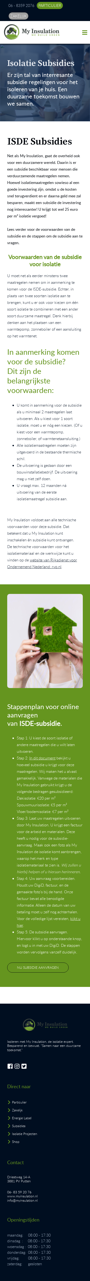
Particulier (19, 1102)
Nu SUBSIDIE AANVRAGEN (38, 967)
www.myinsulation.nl (22, 1196)
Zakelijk (17, 1110)
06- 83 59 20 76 (19, 1192)
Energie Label (21, 1118)
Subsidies (18, 1126)
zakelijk (18, 16)
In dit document (42, 758)
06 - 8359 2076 (21, 5)
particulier (49, 5)
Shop (15, 1141)
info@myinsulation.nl (22, 1200)
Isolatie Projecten (24, 1133)
